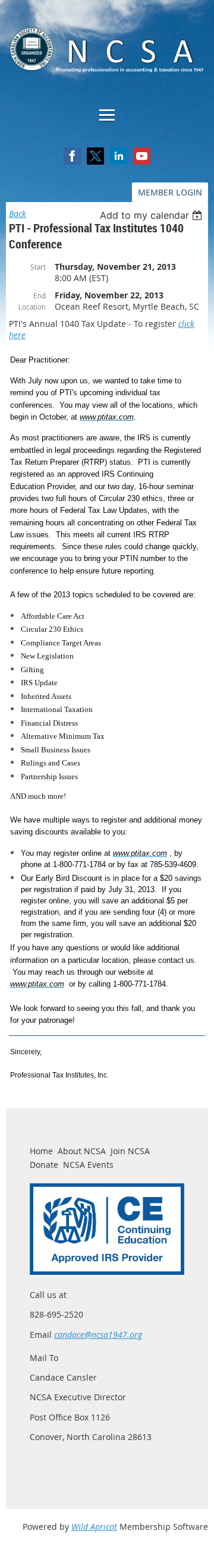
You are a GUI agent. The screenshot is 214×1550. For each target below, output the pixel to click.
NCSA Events (88, 1164)
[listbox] (152, 215)
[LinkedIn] (118, 156)
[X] (95, 156)
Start (38, 267)
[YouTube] (141, 156)
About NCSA (82, 1151)
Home (41, 1151)
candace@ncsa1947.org (98, 1334)
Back (17, 213)
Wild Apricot (94, 1526)
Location (32, 306)
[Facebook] (72, 156)
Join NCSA (130, 1151)
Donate (44, 1164)
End (39, 295)
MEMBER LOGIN (170, 192)
